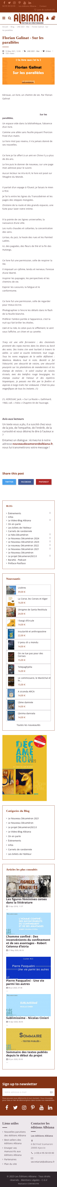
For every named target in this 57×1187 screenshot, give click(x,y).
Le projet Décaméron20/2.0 (22, 827)
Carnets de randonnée (20, 531)
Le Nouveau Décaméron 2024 (23, 538)
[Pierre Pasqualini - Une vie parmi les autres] (28, 967)
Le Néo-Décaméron (18, 534)
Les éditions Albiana (28, 6)
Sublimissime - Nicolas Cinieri (27, 1018)
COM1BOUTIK (33, 1183)
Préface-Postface (17, 563)
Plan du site (10, 1163)
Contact (43, 6)
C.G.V (44, 1179)
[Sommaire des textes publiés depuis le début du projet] (28, 1039)
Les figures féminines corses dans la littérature (26, 900)
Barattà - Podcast (17, 559)
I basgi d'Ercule (26, 620)
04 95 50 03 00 (9, 6)
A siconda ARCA (26, 691)
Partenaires (10, 1159)
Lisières (22, 587)
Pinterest (44, 482)
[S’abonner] (51, 1092)
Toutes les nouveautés (28, 725)
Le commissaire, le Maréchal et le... (34, 679)
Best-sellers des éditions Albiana (13, 1141)
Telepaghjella (25, 666)
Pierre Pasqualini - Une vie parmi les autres (25, 982)
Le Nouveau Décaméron (20, 552)
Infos (10, 516)
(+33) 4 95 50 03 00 (44, 1152)
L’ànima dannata (26, 713)
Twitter (9, 482)
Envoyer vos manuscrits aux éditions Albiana (13, 1151)
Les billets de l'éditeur (20, 527)
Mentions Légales (30, 1179)
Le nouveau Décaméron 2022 (23, 545)
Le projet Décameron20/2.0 (22, 556)
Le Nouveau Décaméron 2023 (23, 541)
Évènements (14, 513)
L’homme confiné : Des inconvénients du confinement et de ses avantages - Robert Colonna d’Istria (28, 941)
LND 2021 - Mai (33, 51)
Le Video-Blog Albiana (19, 520)
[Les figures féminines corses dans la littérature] (28, 886)
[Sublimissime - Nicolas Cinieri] (28, 1005)
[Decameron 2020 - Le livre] (24, 767)
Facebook (26, 482)
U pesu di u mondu (28, 642)
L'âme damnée (25, 702)
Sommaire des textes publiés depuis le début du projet (27, 1053)
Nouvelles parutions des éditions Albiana (15, 1133)
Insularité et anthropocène (32, 631)
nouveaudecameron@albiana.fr (33, 444)
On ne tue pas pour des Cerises (30, 655)
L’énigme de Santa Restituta (32, 609)
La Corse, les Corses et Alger (33, 598)
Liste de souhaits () (46, 9)
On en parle (14, 524)
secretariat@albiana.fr (43, 1161)
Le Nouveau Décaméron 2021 (23, 549)
